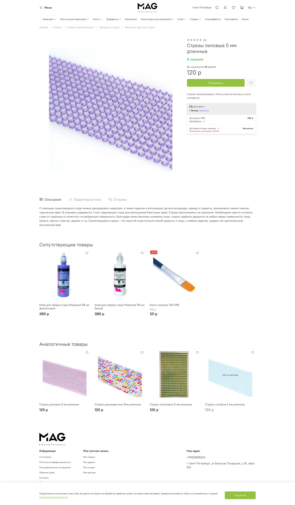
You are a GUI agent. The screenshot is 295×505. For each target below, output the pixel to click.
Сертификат (231, 19)
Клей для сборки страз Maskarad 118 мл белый (120, 306)
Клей (180, 19)
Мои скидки (89, 467)
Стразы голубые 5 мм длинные (225, 404)
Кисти (96, 19)
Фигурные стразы (110, 27)
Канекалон (131, 19)
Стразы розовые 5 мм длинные (59, 404)
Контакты (44, 477)
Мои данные (89, 472)
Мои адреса (89, 462)
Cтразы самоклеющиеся (80, 27)
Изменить (204, 110)
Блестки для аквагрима (73, 19)
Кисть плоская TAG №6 (164, 305)
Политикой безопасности (53, 497)
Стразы (194, 19)
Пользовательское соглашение (55, 467)
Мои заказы (89, 457)
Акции (245, 19)
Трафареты (112, 19)
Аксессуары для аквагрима (156, 19)
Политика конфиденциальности (55, 462)
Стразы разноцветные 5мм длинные (118, 404)
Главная (43, 27)
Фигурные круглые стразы (140, 27)
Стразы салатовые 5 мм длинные (171, 404)
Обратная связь (47, 472)
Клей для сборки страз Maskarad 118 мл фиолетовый (64, 306)
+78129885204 (196, 457)
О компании (45, 457)
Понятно (240, 495)
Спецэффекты (213, 19)
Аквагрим (48, 19)
